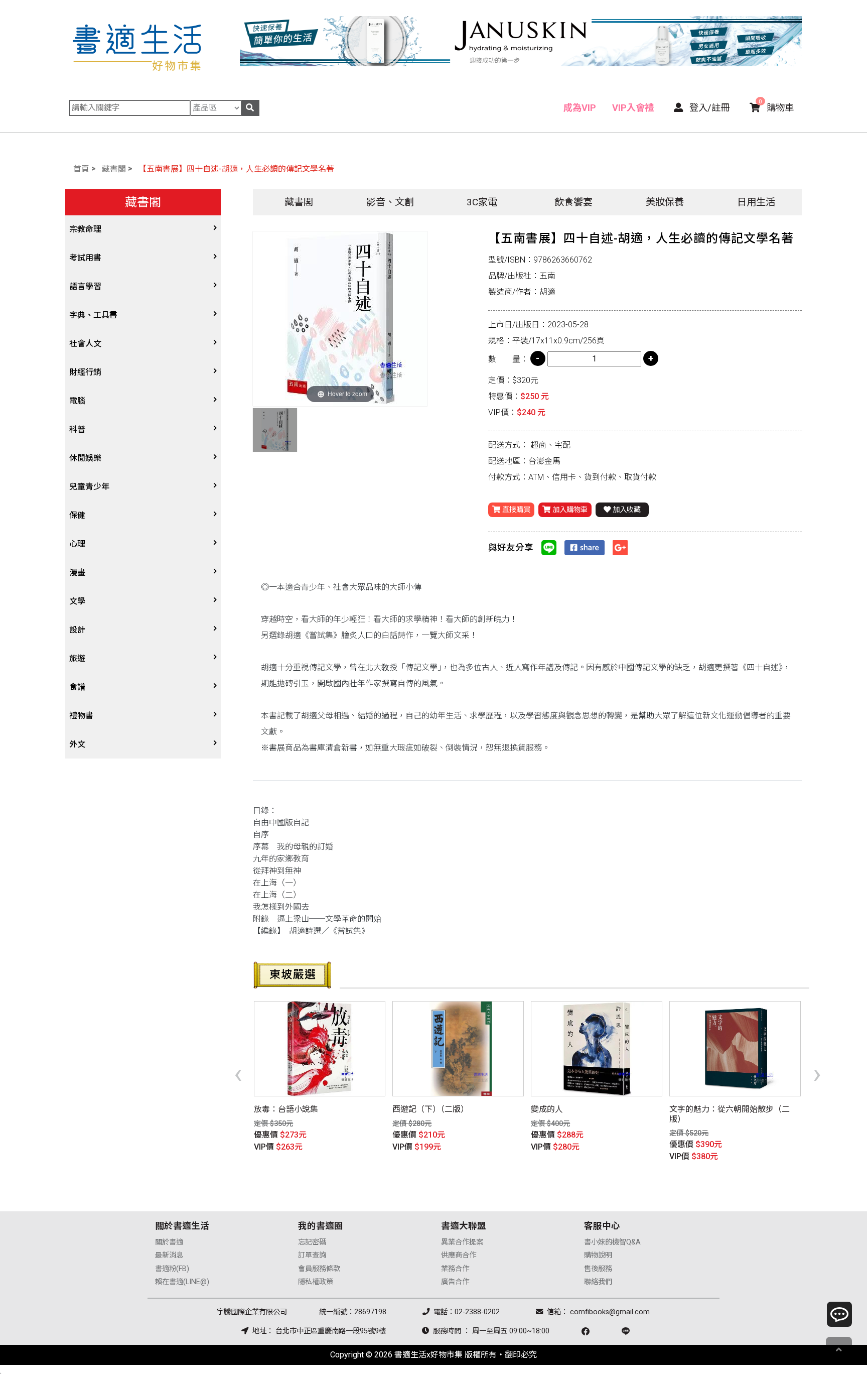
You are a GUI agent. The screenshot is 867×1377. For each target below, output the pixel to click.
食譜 (77, 687)
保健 (77, 515)
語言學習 (85, 286)
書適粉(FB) (172, 1269)
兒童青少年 (89, 486)
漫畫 (77, 572)
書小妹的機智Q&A (612, 1242)
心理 (77, 544)
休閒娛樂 (85, 458)
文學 (77, 601)
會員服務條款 (319, 1269)
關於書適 (169, 1242)
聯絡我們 (598, 1282)
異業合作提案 (462, 1242)
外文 (77, 744)
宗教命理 (85, 229)
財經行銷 (85, 372)
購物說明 (598, 1255)
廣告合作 (455, 1282)
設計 (77, 630)
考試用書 (85, 258)
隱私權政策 (315, 1282)
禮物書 (81, 715)
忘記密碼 (312, 1242)
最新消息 (169, 1255)
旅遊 (77, 658)
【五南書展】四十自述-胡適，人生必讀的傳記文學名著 (236, 169)
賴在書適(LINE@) (182, 1282)
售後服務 (598, 1269)
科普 (77, 429)
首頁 (81, 169)
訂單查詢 (312, 1255)
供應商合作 (458, 1255)
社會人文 (85, 343)
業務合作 (455, 1269)
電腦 (77, 401)
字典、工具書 (93, 315)
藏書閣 (114, 169)
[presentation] (238, 1073)
